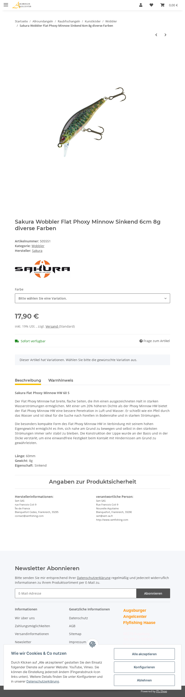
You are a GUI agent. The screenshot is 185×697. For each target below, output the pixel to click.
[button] (141, 4)
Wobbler (38, 246)
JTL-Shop (161, 691)
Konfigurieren (144, 667)
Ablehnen (144, 680)
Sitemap (75, 634)
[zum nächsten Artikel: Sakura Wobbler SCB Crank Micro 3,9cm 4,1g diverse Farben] (165, 35)
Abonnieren (153, 593)
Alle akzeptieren (144, 654)
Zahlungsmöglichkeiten (32, 626)
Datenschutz (78, 618)
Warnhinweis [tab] (60, 380)
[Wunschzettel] (151, 4)
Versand (52, 326)
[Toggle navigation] (6, 3)
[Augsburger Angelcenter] (22, 5)
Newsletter (23, 642)
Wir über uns (25, 618)
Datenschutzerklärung (94, 578)
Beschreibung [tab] (28, 380)
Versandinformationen (32, 634)
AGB (72, 626)
